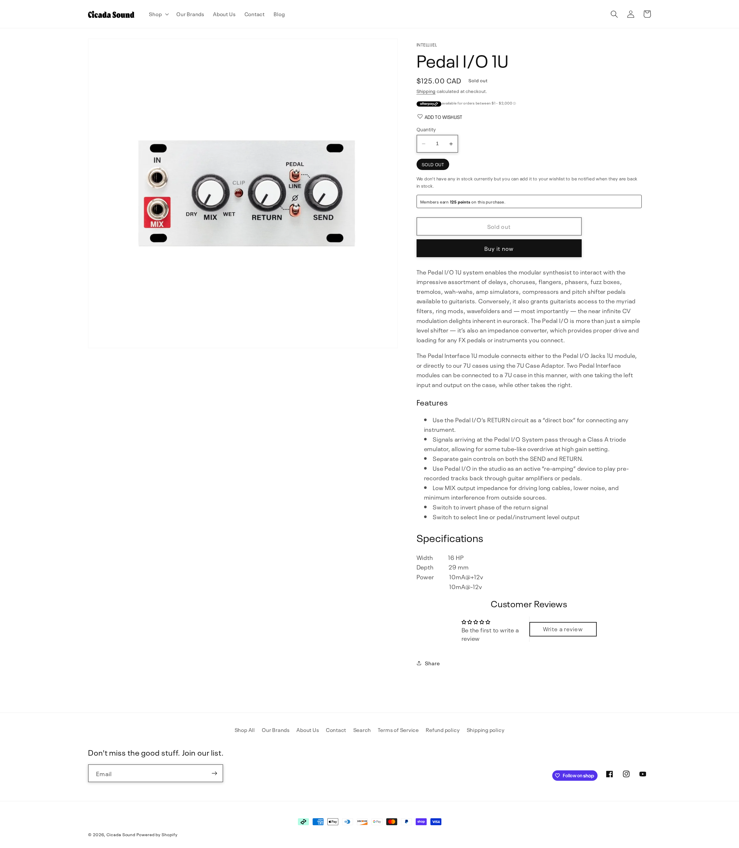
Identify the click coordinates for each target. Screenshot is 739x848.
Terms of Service (398, 729)
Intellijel (427, 44)
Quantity (426, 129)
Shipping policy (486, 729)
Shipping (426, 90)
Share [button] (432, 663)
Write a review (563, 628)
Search (362, 729)
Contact (336, 729)
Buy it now (499, 248)
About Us (307, 729)
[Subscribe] (214, 773)
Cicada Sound (121, 834)
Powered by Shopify (157, 834)
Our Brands (276, 729)
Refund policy (443, 729)
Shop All (245, 729)
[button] (158, 14)
